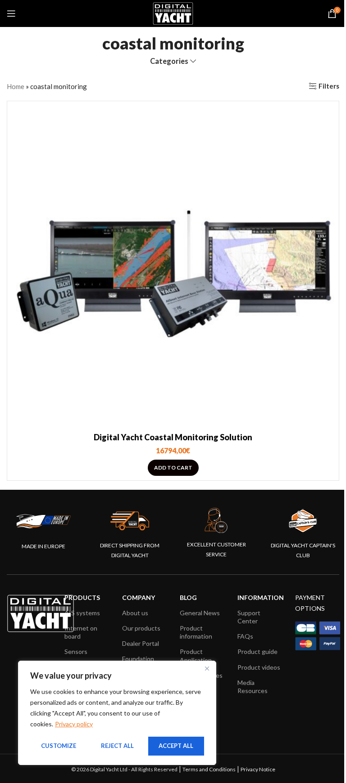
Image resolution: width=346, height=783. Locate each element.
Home (15, 86)
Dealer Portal (140, 643)
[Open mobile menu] (11, 13)
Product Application (196, 655)
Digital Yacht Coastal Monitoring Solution (173, 437)
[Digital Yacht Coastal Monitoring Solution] (173, 267)
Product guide (257, 651)
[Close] (206, 668)
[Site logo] (173, 13)
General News (200, 613)
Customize (58, 745)
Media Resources (252, 686)
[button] (173, 468)
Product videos (258, 667)
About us (135, 613)
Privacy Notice (258, 769)
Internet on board (80, 632)
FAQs (245, 636)
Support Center (248, 617)
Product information (196, 632)
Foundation (138, 658)
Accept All (176, 745)
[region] (117, 713)
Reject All (117, 745)
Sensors (75, 651)
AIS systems (82, 613)
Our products (141, 628)
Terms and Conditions (209, 769)
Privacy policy (74, 724)
